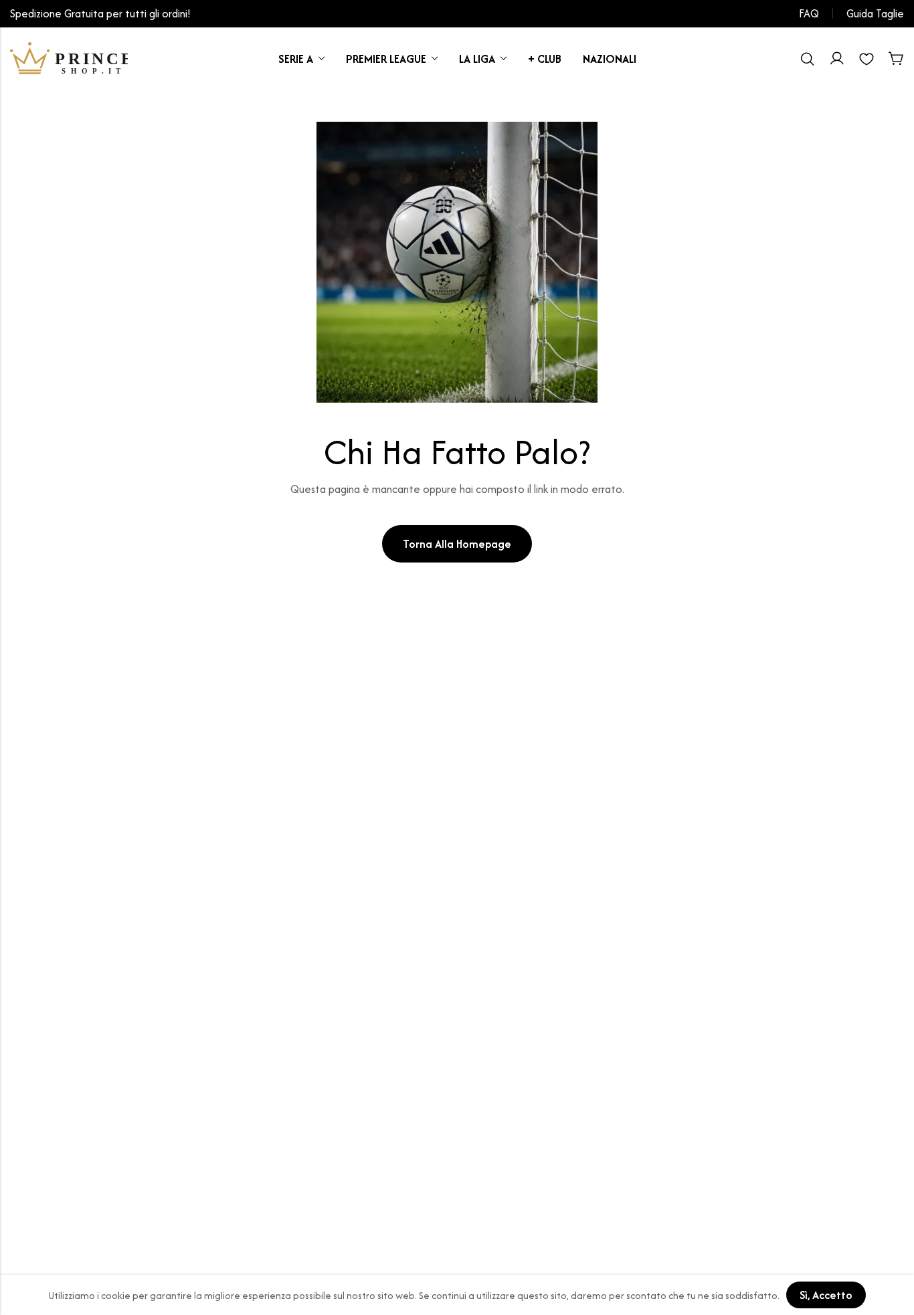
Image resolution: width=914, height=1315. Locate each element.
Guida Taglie (875, 13)
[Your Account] (837, 59)
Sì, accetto (826, 1295)
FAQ (809, 13)
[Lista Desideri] (866, 59)
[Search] (808, 59)
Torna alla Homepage (457, 544)
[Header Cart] (896, 59)
